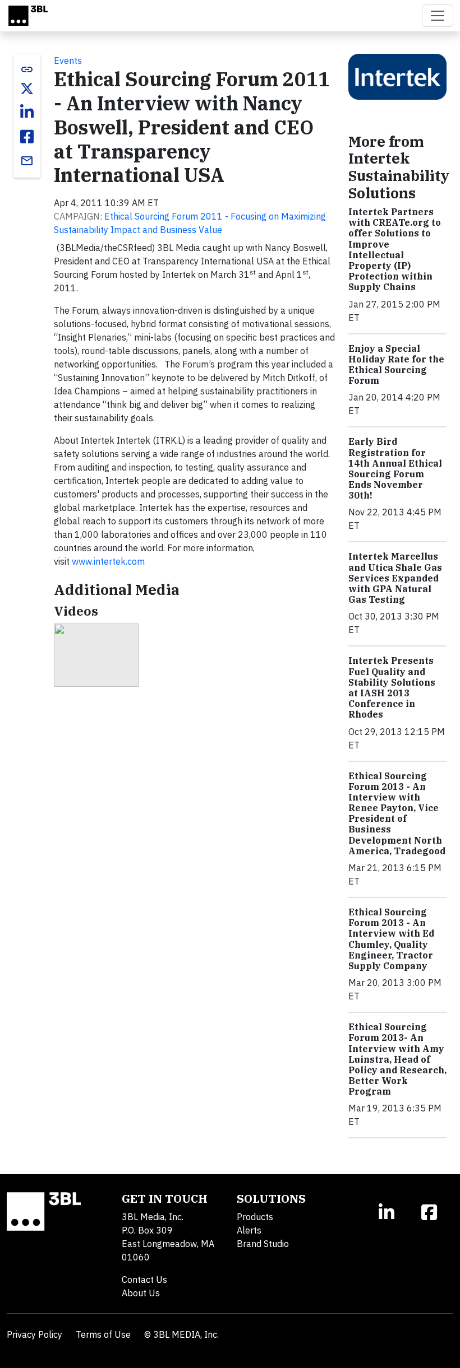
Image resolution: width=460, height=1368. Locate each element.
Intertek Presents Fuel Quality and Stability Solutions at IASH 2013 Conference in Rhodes (391, 687)
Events (68, 60)
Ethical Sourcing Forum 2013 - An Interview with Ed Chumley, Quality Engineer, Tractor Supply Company (391, 938)
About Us (141, 1293)
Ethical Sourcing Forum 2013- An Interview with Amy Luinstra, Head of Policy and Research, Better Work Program (397, 1059)
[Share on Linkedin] (27, 112)
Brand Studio (263, 1243)
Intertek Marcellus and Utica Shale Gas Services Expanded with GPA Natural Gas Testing (395, 578)
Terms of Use (103, 1334)
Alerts (249, 1230)
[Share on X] (27, 88)
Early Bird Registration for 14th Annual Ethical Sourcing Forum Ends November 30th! (395, 468)
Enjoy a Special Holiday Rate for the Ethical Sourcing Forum (396, 365)
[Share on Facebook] (27, 137)
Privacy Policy (34, 1334)
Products (255, 1216)
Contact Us (144, 1279)
